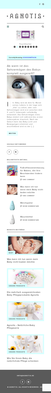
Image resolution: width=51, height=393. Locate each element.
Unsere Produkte (17, 286)
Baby (11, 253)
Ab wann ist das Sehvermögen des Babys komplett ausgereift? (23, 69)
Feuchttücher (25, 44)
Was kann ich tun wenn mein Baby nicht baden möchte (31, 190)
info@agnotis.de (25, 375)
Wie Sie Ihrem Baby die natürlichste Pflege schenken (22, 359)
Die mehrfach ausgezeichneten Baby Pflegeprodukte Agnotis (23, 293)
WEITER (12, 133)
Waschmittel (26, 217)
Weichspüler (26, 203)
